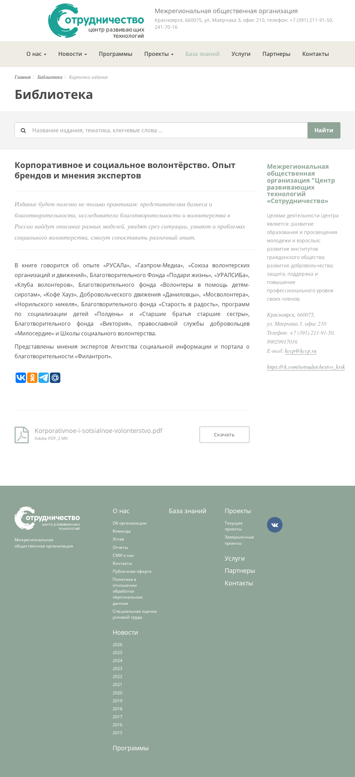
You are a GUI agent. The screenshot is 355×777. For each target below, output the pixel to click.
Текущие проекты (234, 526)
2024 (117, 660)
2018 (117, 709)
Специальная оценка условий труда (135, 614)
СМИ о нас (123, 555)
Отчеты (120, 547)
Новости (71, 54)
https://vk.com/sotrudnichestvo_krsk (306, 366)
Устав (118, 539)
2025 (117, 652)
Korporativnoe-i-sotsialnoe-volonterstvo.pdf (98, 430)
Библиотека (49, 77)
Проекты (157, 54)
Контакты (315, 54)
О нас (34, 54)
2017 (117, 717)
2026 (117, 645)
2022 (117, 676)
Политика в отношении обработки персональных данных (127, 591)
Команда (122, 531)
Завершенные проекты (239, 540)
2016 (117, 725)
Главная (23, 77)
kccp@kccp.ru (301, 350)
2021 (117, 684)
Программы (115, 54)
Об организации (130, 523)
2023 (117, 668)
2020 (117, 693)
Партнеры (276, 54)
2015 (117, 733)
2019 (117, 701)
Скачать (224, 434)
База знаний (202, 54)
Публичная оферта (132, 571)
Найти (324, 130)
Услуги (241, 54)
